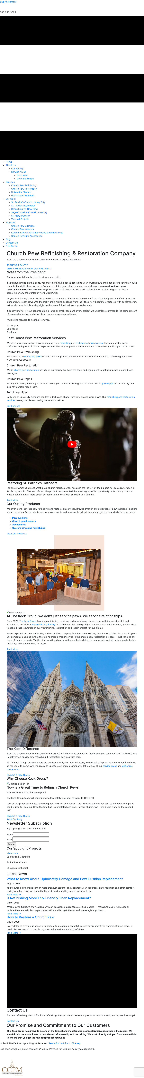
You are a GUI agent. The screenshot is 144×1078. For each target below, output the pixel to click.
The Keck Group (27, 621)
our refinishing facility (43, 624)
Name (10, 834)
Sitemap (76, 1043)
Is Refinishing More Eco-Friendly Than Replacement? (49, 898)
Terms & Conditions (59, 1043)
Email (9, 839)
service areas (110, 766)
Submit (11, 844)
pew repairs (108, 383)
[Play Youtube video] (72, 444)
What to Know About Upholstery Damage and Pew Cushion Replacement (65, 879)
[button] (29, 268)
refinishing (65, 343)
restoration (82, 343)
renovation (97, 343)
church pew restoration (26, 370)
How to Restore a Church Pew (30, 917)
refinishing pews (33, 356)
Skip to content (8, 1)
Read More (14, 894)
